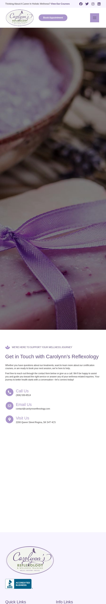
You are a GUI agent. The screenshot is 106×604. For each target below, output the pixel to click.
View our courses (60, 4)
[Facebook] (81, 4)
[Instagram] (93, 4)
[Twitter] (87, 4)
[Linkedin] (99, 4)
